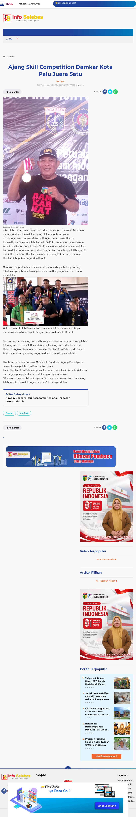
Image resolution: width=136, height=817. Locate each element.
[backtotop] (68, 769)
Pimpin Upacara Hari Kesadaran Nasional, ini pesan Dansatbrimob (38, 399)
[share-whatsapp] (115, 91)
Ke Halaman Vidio (106, 559)
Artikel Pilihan (91, 572)
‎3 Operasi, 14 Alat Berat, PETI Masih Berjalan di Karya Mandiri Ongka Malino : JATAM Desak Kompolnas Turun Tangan (98, 681)
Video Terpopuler (93, 551)
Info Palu (24, 413)
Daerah (9, 413)
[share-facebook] (104, 91)
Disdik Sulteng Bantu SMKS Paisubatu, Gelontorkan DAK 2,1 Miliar (97, 711)
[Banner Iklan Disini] (68, 799)
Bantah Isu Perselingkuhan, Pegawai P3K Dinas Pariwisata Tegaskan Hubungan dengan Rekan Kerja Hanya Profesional (96, 726)
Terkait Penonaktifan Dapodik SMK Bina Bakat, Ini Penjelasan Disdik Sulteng (97, 696)
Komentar (14, 428)
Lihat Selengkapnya (106, 756)
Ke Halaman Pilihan (106, 581)
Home (9, 3)
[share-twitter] (110, 91)
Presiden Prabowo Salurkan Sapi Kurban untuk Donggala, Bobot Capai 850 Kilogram (97, 741)
